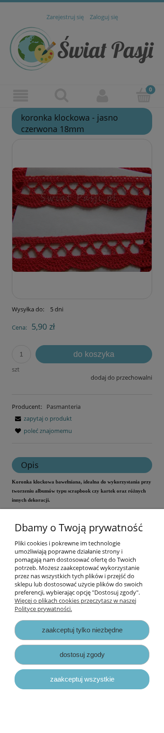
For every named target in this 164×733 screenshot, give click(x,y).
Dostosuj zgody (82, 654)
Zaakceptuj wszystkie (82, 679)
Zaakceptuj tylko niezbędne (82, 630)
